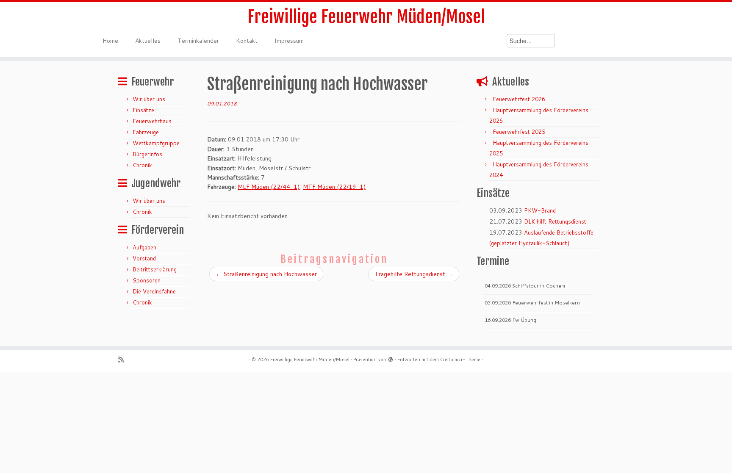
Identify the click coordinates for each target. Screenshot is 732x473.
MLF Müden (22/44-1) (268, 187)
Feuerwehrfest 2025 (519, 132)
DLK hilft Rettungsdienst (555, 221)
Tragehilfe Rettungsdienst (413, 274)
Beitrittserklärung (155, 269)
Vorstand (144, 258)
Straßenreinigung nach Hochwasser (266, 274)
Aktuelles (148, 40)
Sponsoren (147, 280)
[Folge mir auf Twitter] (134, 359)
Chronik (142, 165)
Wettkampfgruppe (156, 143)
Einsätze (143, 110)
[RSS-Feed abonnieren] (123, 359)
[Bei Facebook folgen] (145, 359)
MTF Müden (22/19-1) (334, 187)
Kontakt (247, 40)
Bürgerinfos (147, 154)
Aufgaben (144, 247)
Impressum (289, 40)
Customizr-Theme (460, 359)
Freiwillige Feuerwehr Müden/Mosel (366, 17)
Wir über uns (149, 99)
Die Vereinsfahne (154, 291)
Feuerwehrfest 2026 (519, 99)
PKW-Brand (540, 210)
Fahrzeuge (146, 132)
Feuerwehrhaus (152, 121)
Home (110, 40)
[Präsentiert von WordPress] (391, 358)
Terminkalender (198, 40)
